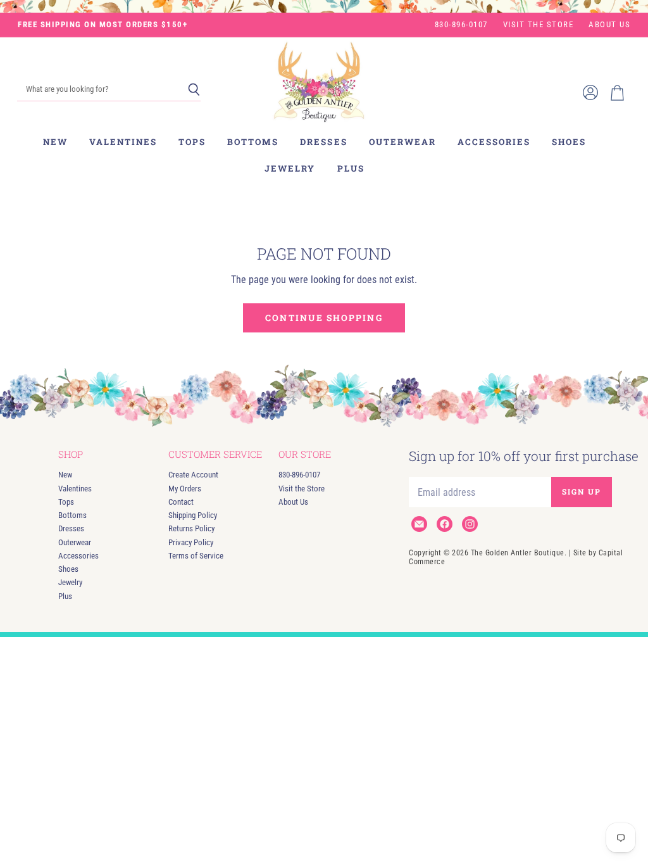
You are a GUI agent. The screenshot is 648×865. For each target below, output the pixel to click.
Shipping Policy (192, 515)
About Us (609, 24)
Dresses (323, 142)
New (55, 142)
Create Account (193, 474)
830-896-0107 (461, 24)
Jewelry (290, 168)
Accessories (494, 142)
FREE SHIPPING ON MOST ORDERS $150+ (102, 24)
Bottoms (252, 142)
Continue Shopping (323, 318)
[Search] (194, 90)
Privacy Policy (190, 542)
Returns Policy (191, 528)
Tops (192, 142)
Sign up (581, 491)
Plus (350, 168)
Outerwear (402, 142)
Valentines (123, 142)
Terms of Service (195, 555)
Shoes (569, 142)
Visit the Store (538, 24)
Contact (181, 502)
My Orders (184, 488)
